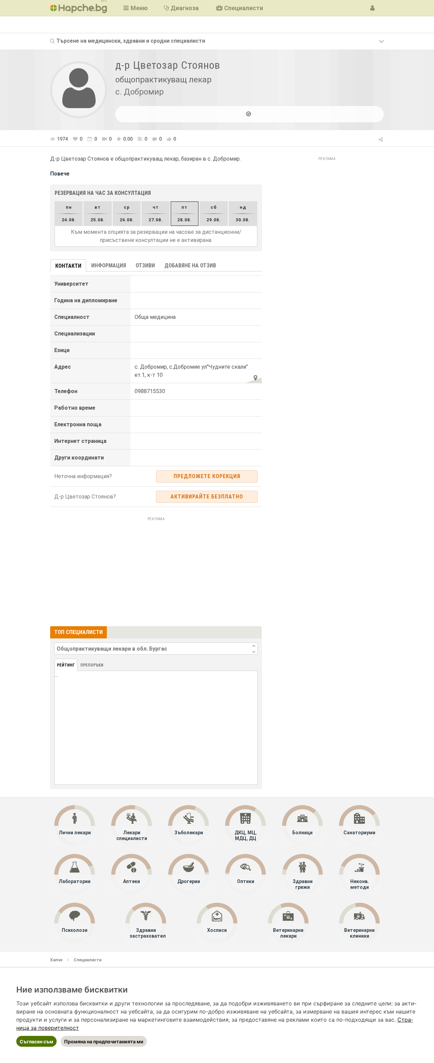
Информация (108, 265)
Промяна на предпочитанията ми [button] (103, 1041)
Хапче (56, 960)
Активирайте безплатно (207, 496)
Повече (60, 173)
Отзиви (145, 265)
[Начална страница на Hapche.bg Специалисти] (78, 8)
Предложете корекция (207, 476)
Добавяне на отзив (190, 265)
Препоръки (91, 665)
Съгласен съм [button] (36, 1041)
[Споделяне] (381, 138)
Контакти (68, 266)
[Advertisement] (156, 570)
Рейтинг (66, 665)
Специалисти (87, 960)
